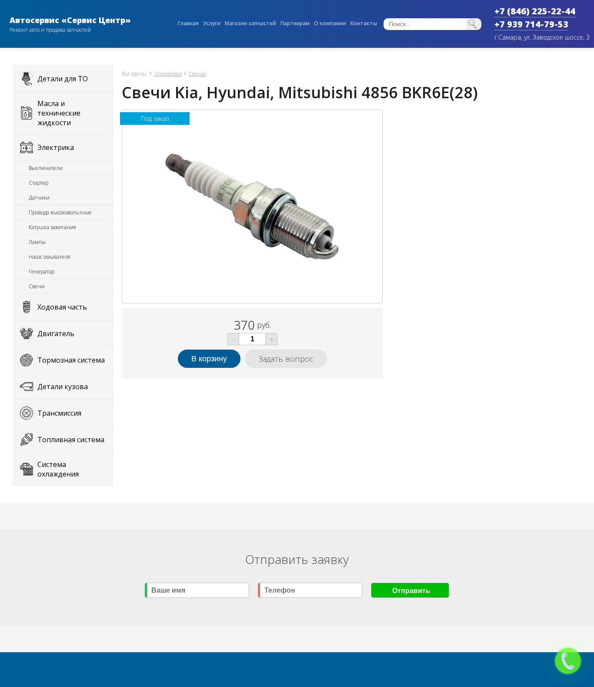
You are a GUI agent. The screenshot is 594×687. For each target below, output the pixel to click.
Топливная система (70, 439)
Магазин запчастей (250, 23)
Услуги (211, 23)
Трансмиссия (59, 413)
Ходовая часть (62, 307)
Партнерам (295, 23)
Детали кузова (62, 386)
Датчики (39, 197)
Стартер (38, 183)
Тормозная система (71, 360)
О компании (330, 23)
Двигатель (55, 333)
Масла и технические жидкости (58, 113)
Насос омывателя (49, 256)
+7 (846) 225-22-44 (534, 11)
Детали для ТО (62, 78)
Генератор (41, 271)
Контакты (363, 23)
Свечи (37, 286)
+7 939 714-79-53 (531, 24)
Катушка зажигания (52, 227)
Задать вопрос (286, 359)
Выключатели (46, 168)
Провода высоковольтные (60, 212)
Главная (188, 23)
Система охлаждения (58, 469)
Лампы (37, 242)
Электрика (55, 147)
